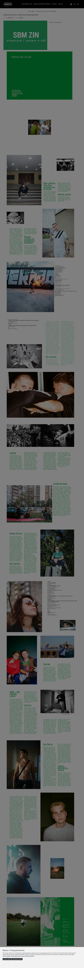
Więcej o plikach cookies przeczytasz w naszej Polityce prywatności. (18, 956)
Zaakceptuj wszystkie (17, 959)
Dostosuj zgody (6, 959)
